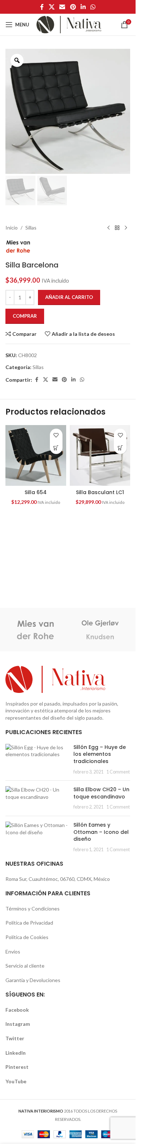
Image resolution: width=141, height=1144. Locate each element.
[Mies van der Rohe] (35, 630)
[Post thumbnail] (36, 759)
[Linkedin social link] (83, 6)
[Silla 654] (35, 455)
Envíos (12, 951)
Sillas (31, 227)
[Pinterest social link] (73, 6)
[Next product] (125, 227)
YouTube (15, 1081)
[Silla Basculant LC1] (100, 455)
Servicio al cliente (24, 966)
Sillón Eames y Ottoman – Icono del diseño (101, 832)
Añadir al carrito (69, 297)
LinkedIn (15, 1053)
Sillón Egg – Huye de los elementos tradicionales (99, 754)
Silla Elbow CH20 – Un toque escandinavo (101, 793)
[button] (56, 447)
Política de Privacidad (29, 923)
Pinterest (17, 1067)
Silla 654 (36, 492)
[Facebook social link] (42, 6)
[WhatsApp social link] (93, 6)
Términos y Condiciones (32, 908)
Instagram (17, 1024)
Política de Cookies (26, 937)
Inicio (11, 227)
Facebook (17, 1010)
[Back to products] (117, 227)
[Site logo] (69, 24)
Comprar (25, 316)
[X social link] (51, 6)
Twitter (14, 1038)
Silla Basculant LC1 (100, 492)
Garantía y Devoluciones (32, 980)
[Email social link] (62, 6)
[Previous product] (108, 227)
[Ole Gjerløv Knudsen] (100, 630)
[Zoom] (17, 60)
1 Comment (118, 772)
